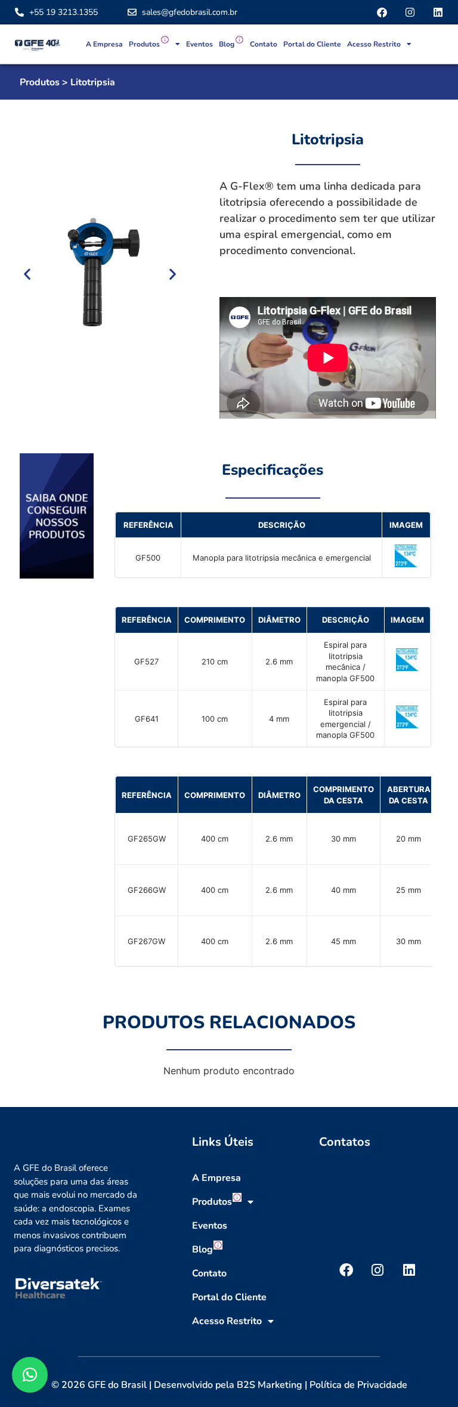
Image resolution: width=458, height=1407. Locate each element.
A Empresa (104, 44)
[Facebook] (382, 12)
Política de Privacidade (358, 1384)
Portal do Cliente (312, 44)
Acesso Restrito (374, 44)
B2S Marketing (269, 1384)
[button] (27, 273)
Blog (226, 44)
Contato (263, 44)
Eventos (199, 44)
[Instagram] (410, 12)
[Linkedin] (438, 12)
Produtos (144, 44)
